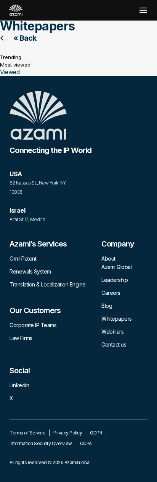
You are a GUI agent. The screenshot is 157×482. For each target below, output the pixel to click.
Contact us (113, 344)
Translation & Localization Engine (48, 284)
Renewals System (30, 271)
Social (20, 370)
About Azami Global (116, 262)
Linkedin (19, 385)
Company (117, 243)
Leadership (114, 280)
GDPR (96, 433)
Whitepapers (116, 318)
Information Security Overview (41, 443)
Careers (110, 293)
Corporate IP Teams (33, 325)
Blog (106, 305)
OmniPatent (23, 258)
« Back (24, 38)
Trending (10, 57)
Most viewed (15, 65)
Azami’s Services (38, 243)
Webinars (112, 331)
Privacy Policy (67, 433)
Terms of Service (27, 433)
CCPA (86, 443)
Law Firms (21, 338)
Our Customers (35, 310)
